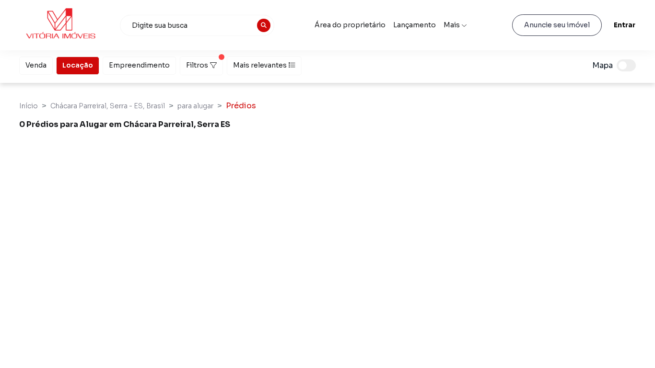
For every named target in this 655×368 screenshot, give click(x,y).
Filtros (197, 65)
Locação (77, 65)
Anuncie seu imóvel (557, 25)
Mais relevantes (260, 65)
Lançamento (414, 25)
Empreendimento (139, 65)
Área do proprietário (350, 25)
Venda (36, 65)
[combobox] (197, 25)
